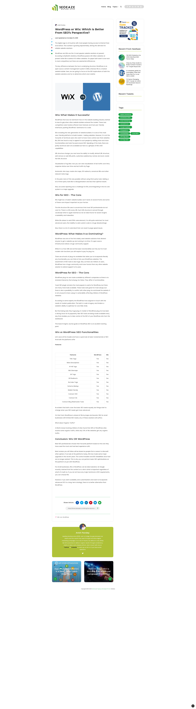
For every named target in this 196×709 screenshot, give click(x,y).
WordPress (66, 517)
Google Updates (125, 127)
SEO (58, 517)
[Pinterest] (138, 6)
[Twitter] (130, 6)
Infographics (124, 130)
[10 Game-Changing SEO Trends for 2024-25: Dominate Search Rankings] (122, 81)
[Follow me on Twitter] (82, 553)
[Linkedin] (132, 6)
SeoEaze (94, 589)
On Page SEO (124, 139)
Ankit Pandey (83, 533)
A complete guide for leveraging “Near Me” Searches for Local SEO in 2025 (133, 73)
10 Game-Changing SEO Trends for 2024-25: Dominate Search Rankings (133, 82)
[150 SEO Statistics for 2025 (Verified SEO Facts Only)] (122, 57)
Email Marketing (125, 120)
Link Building (124, 133)
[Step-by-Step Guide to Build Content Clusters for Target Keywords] (122, 65)
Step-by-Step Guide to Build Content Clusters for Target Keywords (134, 64)
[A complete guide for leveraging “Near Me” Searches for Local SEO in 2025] (122, 73)
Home (103, 7)
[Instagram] (135, 6)
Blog (109, 7)
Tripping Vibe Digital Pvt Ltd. (104, 589)
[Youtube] (140, 6)
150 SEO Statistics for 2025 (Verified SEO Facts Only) (133, 57)
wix (61, 517)
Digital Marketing (125, 114)
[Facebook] (127, 6)
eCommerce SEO (125, 117)
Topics (115, 7)
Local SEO (135, 133)
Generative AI (124, 124)
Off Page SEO (124, 136)
